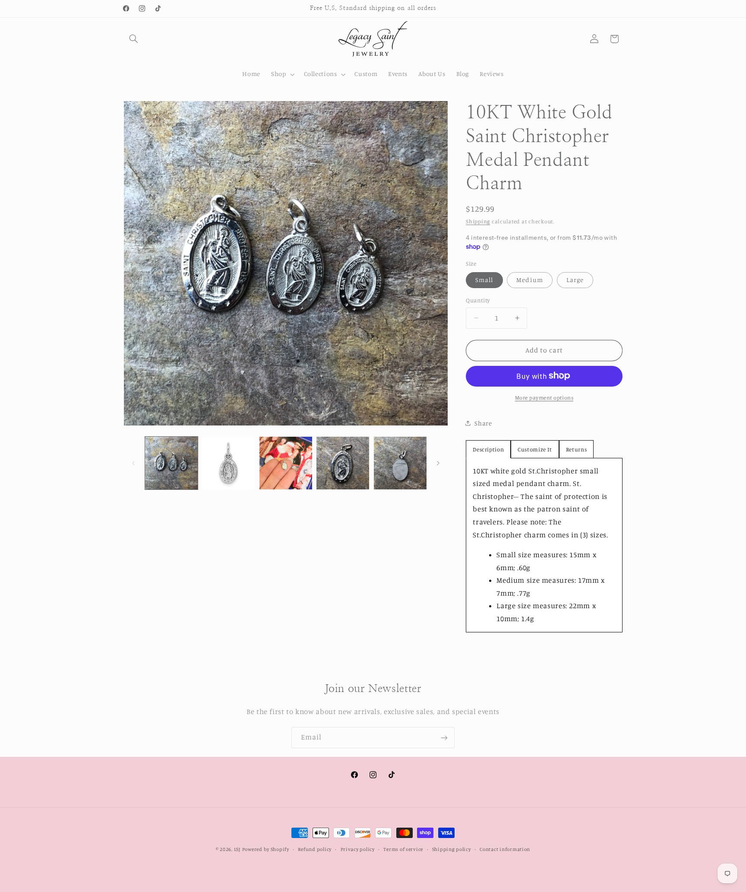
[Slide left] (133, 463)
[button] (134, 39)
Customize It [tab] (535, 448)
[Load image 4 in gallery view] (342, 463)
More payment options (544, 397)
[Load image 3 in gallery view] (285, 463)
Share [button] (483, 422)
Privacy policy (358, 849)
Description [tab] (488, 448)
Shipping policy (451, 849)
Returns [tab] (576, 448)
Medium (529, 279)
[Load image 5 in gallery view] (400, 463)
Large (575, 279)
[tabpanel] (544, 544)
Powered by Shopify (265, 849)
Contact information (505, 849)
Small (484, 279)
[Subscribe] (444, 737)
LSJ (237, 849)
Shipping (478, 221)
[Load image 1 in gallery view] (171, 463)
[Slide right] (438, 463)
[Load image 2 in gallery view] (228, 463)
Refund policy (315, 849)
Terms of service (403, 849)
